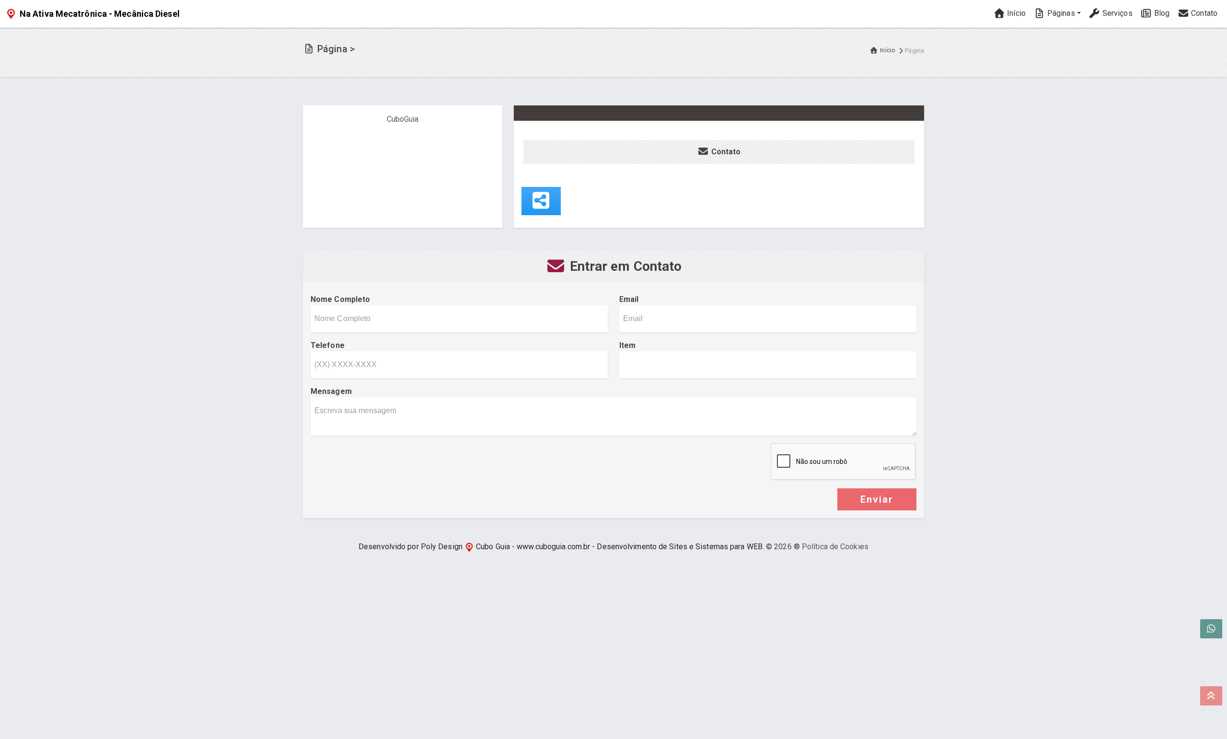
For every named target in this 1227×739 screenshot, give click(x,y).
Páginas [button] (1060, 13)
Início (1015, 13)
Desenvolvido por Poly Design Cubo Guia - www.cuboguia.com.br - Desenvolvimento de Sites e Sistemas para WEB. (561, 546)
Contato (1203, 13)
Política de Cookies (835, 546)
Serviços (1116, 13)
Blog (1161, 13)
